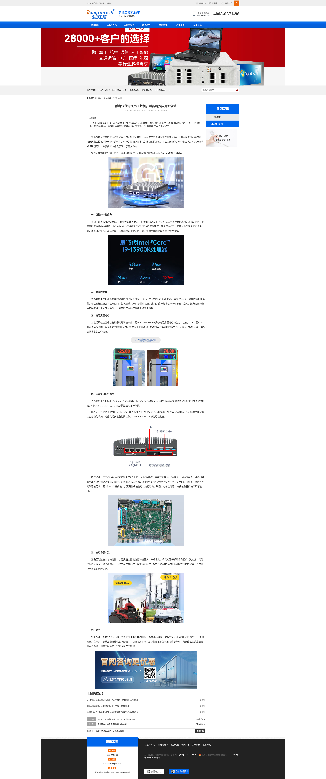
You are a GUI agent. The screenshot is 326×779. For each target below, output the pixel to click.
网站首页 (95, 24)
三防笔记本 (129, 24)
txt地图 (157, 757)
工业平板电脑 (160, 90)
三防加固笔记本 (147, 90)
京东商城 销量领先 (129, 13)
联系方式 (197, 24)
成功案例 (146, 24)
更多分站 (228, 3)
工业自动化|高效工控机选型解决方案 (112, 724)
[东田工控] (100, 14)
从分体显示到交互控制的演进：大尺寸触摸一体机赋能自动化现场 (112, 699)
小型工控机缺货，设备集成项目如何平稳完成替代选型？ (109, 705)
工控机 (100, 90)
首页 (100, 98)
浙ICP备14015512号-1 (187, 754)
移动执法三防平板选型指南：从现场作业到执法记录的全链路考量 (112, 711)
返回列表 (200, 730)
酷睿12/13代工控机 (103, 730)
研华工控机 (121, 90)
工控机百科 (117, 98)
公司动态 (216, 117)
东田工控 (100, 3)
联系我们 (215, 3)
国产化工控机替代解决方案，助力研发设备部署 (116, 719)
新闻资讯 (163, 24)
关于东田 (180, 24)
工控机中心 (112, 24)
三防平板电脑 (133, 90)
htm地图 (150, 757)
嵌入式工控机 (110, 90)
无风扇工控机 (118, 730)
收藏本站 (202, 3)
